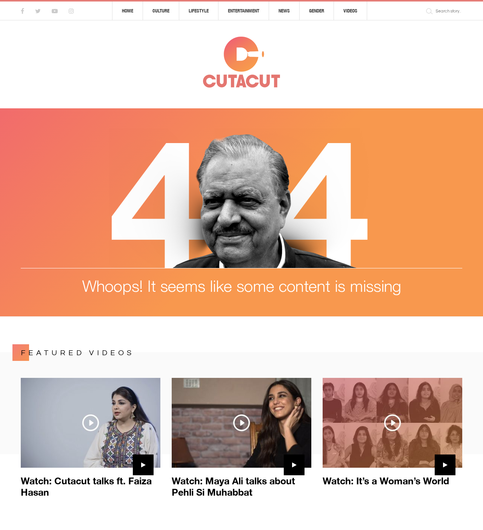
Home (127, 11)
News (284, 11)
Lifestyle (199, 11)
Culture (160, 11)
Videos (350, 11)
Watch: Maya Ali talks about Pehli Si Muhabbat (233, 486)
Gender (316, 11)
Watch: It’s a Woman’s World (386, 480)
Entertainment (243, 11)
